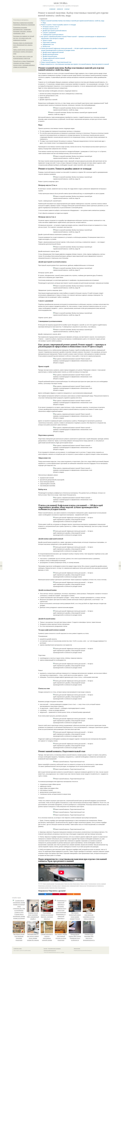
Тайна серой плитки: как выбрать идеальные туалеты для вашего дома (23, 51)
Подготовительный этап (92, 885)
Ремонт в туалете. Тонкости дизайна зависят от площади (58, 25)
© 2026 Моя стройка (18, 948)
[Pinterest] (59, 894)
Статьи (66, 8)
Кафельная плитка (65, 885)
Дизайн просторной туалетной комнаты (55, 31)
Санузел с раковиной (49, 32)
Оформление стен (48, 44)
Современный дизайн (74, 885)
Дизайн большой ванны (50, 56)
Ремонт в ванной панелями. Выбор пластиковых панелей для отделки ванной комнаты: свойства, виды (72, 21)
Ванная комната (76, 883)
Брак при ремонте (62, 887)
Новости (60, 8)
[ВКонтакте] (45, 894)
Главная (52, 8)
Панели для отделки (68, 883)
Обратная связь (77, 948)
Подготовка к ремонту (49, 42)
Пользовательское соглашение (54, 948)
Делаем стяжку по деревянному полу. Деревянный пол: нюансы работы (23, 45)
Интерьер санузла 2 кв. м (50, 29)
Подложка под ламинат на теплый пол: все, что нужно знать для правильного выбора (23, 38)
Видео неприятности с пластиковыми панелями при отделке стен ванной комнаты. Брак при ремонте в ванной (75, 64)
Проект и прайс (47, 40)
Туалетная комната (92, 883)
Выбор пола (46, 46)
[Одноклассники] (74, 894)
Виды (44, 23)
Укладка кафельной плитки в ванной (54, 58)
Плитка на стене (48, 60)
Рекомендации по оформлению (44, 885)
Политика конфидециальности (50, 950)
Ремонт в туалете (84, 883)
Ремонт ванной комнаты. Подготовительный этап (56, 62)
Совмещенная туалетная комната (53, 34)
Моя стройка (60, 3)
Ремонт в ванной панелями (48, 883)
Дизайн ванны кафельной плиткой (53, 52)
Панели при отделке (53, 887)
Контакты (45, 948)
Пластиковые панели (59, 883)
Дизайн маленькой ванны (50, 54)
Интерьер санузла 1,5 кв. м (51, 27)
